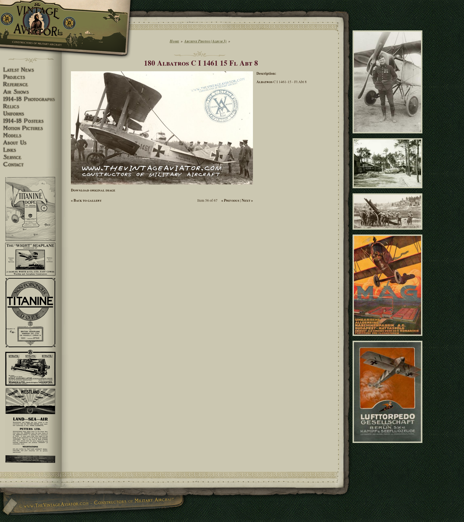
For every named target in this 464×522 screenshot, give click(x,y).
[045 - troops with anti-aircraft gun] (388, 232)
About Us (31, 142)
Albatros (264, 81)
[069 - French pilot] (388, 136)
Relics (31, 106)
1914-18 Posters (31, 121)
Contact (31, 164)
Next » (247, 200)
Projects (31, 77)
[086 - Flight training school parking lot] (388, 190)
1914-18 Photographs (31, 99)
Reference (31, 84)
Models (31, 135)
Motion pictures (31, 128)
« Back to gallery (86, 200)
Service (31, 157)
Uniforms (31, 113)
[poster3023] (388, 338)
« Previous (230, 200)
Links (31, 150)
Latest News (31, 69)
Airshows (31, 91)
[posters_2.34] (388, 445)
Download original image (93, 190)
